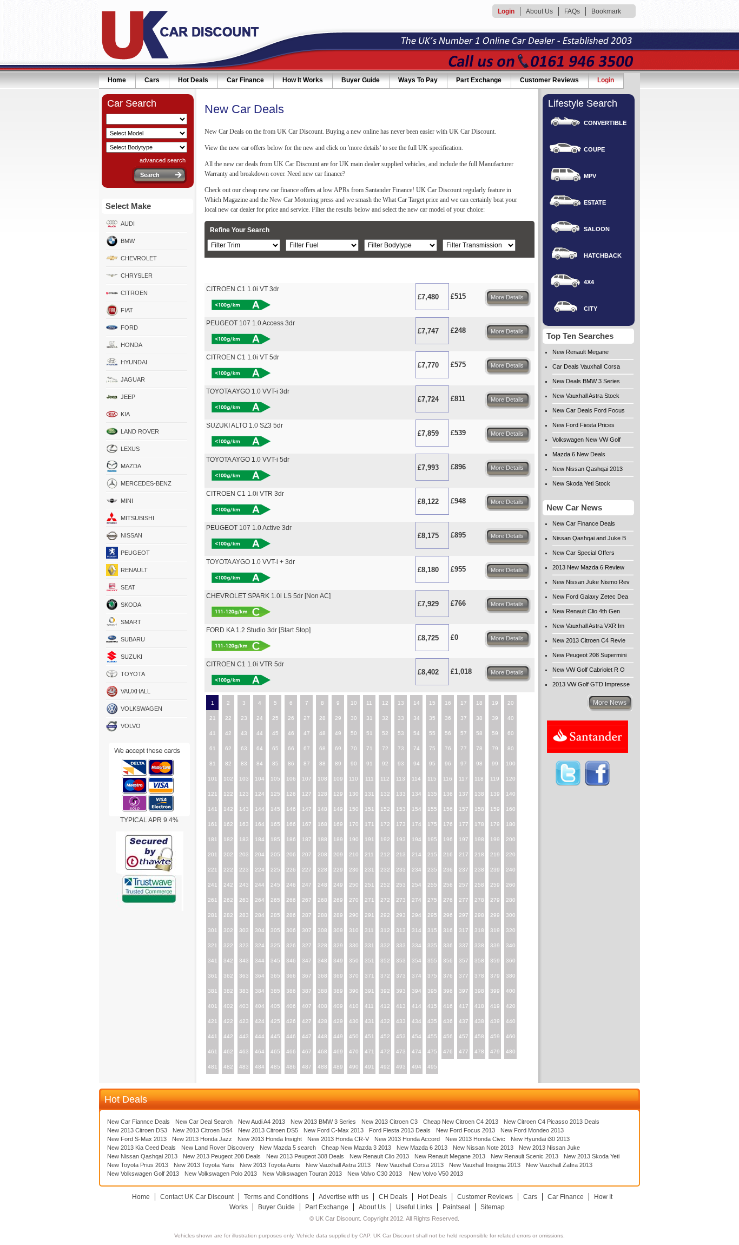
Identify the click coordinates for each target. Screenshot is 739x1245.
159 (495, 809)
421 (212, 1021)
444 (260, 1036)
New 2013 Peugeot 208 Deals (222, 1156)
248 (322, 885)
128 (322, 794)
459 (495, 1036)
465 (275, 1051)
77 (463, 748)
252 (385, 885)
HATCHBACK (603, 255)
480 (511, 1051)
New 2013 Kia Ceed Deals (141, 1147)
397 (464, 991)
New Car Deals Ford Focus (588, 410)
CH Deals (393, 1197)
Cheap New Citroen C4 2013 (460, 1121)
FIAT (127, 310)
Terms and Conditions (276, 1197)
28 (322, 718)
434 (416, 1021)
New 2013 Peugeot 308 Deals (305, 1156)
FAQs (572, 11)
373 (401, 976)
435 (432, 1021)
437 (464, 1021)
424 (260, 1021)
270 (354, 900)
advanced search (163, 160)
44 (259, 733)
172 (385, 824)
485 (275, 1067)
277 (464, 900)
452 (385, 1036)
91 (369, 763)
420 (511, 1006)
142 (228, 809)
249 (338, 885)
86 (291, 763)
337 (464, 945)
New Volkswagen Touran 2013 (302, 1173)
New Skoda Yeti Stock (581, 483)
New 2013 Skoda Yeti (591, 1156)
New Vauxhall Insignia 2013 (484, 1165)
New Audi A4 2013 (261, 1121)
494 (416, 1067)
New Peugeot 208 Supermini (589, 655)
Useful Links (414, 1207)
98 (479, 763)
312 (385, 930)
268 (322, 900)
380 (511, 976)
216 (448, 854)
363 (244, 976)
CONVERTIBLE (605, 123)
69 (338, 748)
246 (291, 885)
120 (511, 779)
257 (464, 885)
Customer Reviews (549, 80)
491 (369, 1067)
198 (479, 839)
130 (354, 794)
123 (244, 794)
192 (385, 839)
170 (354, 824)
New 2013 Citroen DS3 (137, 1130)
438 (479, 1021)
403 (244, 1006)
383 (244, 991)
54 (416, 733)
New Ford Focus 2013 (465, 1130)
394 (416, 991)
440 (511, 1021)
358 (479, 961)
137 (464, 794)
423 (244, 1021)
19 (495, 703)
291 (369, 915)
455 (432, 1036)
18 (479, 703)
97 (463, 763)
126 (291, 794)
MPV (590, 176)
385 (275, 991)
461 (212, 1051)
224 (260, 870)
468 (322, 1051)
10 (354, 703)
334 (416, 945)
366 (291, 976)
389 (338, 991)
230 (354, 870)
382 (228, 991)
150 (354, 809)
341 (212, 961)
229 (338, 870)
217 (464, 854)
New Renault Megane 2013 (449, 1156)
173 (401, 824)
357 (464, 961)
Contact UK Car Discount (197, 1197)
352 (385, 961)
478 (479, 1051)
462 (228, 1051)
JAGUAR (133, 379)
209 (338, 854)
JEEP (128, 397)
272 (385, 900)
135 (432, 794)
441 (212, 1036)
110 (353, 779)
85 (275, 763)
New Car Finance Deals (583, 523)
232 (385, 870)
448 (322, 1036)
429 (338, 1021)
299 (495, 915)
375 (432, 976)
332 (385, 945)
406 (291, 1006)
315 (432, 930)
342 (228, 961)
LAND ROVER (140, 431)
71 (369, 748)
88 (322, 763)
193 (401, 839)
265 (275, 900)
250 (354, 885)
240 (511, 870)
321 (212, 945)
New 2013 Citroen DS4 (203, 1130)
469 (338, 1051)
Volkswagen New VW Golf (586, 439)
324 (260, 945)
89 (338, 763)
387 (307, 991)
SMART (131, 622)
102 (228, 779)
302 (228, 930)
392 (385, 991)
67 (306, 748)
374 (416, 976)
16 (448, 703)
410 (354, 1006)
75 (432, 748)
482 (228, 1067)
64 (259, 748)
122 (228, 794)
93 (401, 763)
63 (244, 748)
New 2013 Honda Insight (269, 1139)
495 (432, 1067)
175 (432, 824)
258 (479, 885)
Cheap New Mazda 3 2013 (356, 1147)
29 (338, 718)
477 (464, 1051)
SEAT (128, 587)
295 (432, 915)
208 (322, 854)
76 (448, 748)
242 (228, 885)
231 (369, 870)
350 (354, 961)
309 (338, 930)
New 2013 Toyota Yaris (204, 1165)
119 (494, 779)
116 (447, 779)
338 (479, 945)
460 (511, 1036)
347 (307, 961)
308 (322, 930)
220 (511, 854)
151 (369, 809)
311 (369, 930)
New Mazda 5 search (288, 1147)
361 (212, 976)
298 (479, 915)
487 (307, 1067)
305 (275, 930)
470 (354, 1051)
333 (401, 945)
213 (401, 854)
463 (244, 1051)
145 (275, 809)
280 (511, 900)
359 (495, 961)
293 (401, 915)
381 (212, 991)
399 (495, 991)
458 (479, 1036)
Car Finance (245, 80)
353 (401, 961)
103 (244, 779)
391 (369, 991)
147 (307, 809)
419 (495, 1006)
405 (275, 1006)
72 (385, 748)
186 (291, 839)
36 (448, 718)
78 (479, 748)
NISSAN (131, 535)
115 (432, 779)
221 (212, 870)
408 (322, 1006)
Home (117, 80)
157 (464, 809)
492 (385, 1067)
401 (212, 1006)
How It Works (302, 80)
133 (401, 794)
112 (385, 779)
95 (432, 763)
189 (338, 839)
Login (506, 11)
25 (275, 718)
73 (401, 748)
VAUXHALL (135, 691)
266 (291, 900)
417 (464, 1006)
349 (338, 961)
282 (228, 915)
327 (307, 945)
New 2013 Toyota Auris (270, 1165)
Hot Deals (193, 80)
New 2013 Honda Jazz (202, 1139)
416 (448, 1006)
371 (369, 976)
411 (369, 1006)
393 (401, 991)
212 (385, 854)
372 (385, 976)
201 (212, 854)
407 (307, 1006)
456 (448, 1036)
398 (479, 991)
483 (244, 1067)
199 (495, 839)
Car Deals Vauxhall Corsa (586, 366)
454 (416, 1036)
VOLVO (131, 726)
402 (228, 1006)
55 (432, 733)
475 (432, 1051)
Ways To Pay (418, 80)
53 (401, 733)
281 (212, 915)
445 (275, 1036)
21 (212, 718)
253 (401, 885)
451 (369, 1036)
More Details (507, 297)
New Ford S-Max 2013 (137, 1139)
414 (416, 1006)
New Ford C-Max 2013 (333, 1130)
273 (401, 900)
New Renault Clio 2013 (379, 1156)
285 (275, 915)
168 (322, 824)
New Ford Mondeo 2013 (532, 1130)
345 (275, 961)
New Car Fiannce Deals (138, 1121)
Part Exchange (479, 80)
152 (385, 809)
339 (495, 945)
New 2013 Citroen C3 (389, 1121)
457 (464, 1036)
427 (307, 1021)
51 (369, 733)
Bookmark (606, 11)
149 (338, 809)
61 (212, 748)
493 (401, 1067)
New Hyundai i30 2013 (540, 1139)
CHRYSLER (137, 275)
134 (416, 794)
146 (291, 809)
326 (291, 945)
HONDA (131, 345)
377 (464, 976)
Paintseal (456, 1207)
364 (260, 976)
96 (448, 763)
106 (291, 779)
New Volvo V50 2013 (436, 1173)
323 (244, 945)
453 (401, 1036)
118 (479, 779)
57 (463, 733)
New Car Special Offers (583, 552)
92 (385, 763)
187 (307, 839)
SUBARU (133, 639)
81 (212, 763)
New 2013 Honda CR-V (338, 1139)
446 (291, 1036)
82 (228, 763)
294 (416, 915)
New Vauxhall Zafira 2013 (559, 1165)
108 (322, 779)
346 (291, 961)
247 (307, 885)
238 (479, 870)
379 (495, 976)
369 (338, 976)
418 (479, 1006)
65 (275, 748)
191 (369, 839)
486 (291, 1067)
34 (416, 718)
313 (401, 930)
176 (448, 824)
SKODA (131, 604)
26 (291, 718)
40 (510, 718)
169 (338, 824)
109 (338, 779)
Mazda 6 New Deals (578, 454)
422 (228, 1021)
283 (244, 915)
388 (322, 991)
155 (432, 809)
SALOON (597, 229)
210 (354, 854)
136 (448, 794)
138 (479, 794)
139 (495, 794)
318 (479, 930)
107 (307, 779)
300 (511, 915)
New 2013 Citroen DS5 (268, 1130)
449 (338, 1036)
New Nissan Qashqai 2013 (587, 469)
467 (307, 1051)
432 (385, 1021)
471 (369, 1051)
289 (338, 915)
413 (401, 1006)
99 (495, 763)
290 (354, 915)
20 (510, 703)
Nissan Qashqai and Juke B (589, 538)
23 (244, 718)
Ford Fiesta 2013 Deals (400, 1130)
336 (448, 945)
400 (511, 991)
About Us (539, 11)
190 (354, 839)
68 (322, 748)
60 (510, 733)
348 (322, 961)
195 (432, 839)
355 (432, 961)
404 (260, 1006)
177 (464, 824)
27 (306, 718)
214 (416, 854)
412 (385, 1006)
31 (369, 718)
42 (228, 733)
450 (354, 1036)
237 (464, 870)
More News (609, 702)
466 (291, 1051)
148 (322, 809)
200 (511, 839)
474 (416, 1051)
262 (228, 900)
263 (244, 900)
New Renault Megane (580, 352)
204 (260, 854)
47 (306, 733)
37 (463, 718)
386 (291, 991)
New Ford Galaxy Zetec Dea (590, 596)
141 (212, 809)
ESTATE (595, 202)
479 (495, 1051)
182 (228, 839)
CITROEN (134, 293)
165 (275, 824)
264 (260, 900)
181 (212, 839)
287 (307, 915)
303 (244, 930)
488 (322, 1067)
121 (212, 794)
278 (479, 900)
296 (448, 915)
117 (463, 779)
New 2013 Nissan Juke (549, 1147)
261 (212, 900)
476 (448, 1051)
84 (259, 763)
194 (416, 839)
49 (338, 733)
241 (212, 885)
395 (432, 991)
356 (448, 961)
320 (511, 930)
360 (511, 961)
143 (244, 809)
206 (291, 854)
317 (464, 930)
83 (244, 763)
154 (416, 809)
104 (260, 779)
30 (354, 718)
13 (401, 703)
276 (448, 900)
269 (338, 900)
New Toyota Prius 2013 (137, 1165)
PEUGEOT (135, 552)
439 (495, 1021)
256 (448, 885)
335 (432, 945)
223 (244, 870)
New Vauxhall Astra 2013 (338, 1165)
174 (416, 824)
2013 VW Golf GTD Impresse (591, 684)
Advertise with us (343, 1197)
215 (432, 854)
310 (354, 930)
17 (463, 703)
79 (495, 748)
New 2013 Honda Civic (475, 1139)
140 (511, 794)
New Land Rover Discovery (217, 1147)
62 (228, 748)
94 (416, 763)
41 (212, 733)
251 (369, 885)
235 (432, 870)
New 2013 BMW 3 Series (323, 1121)
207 (307, 854)
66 (291, 748)
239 (495, 870)
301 (212, 930)
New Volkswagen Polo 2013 (220, 1173)
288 (322, 915)
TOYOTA (133, 674)
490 (354, 1067)
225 (275, 870)
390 (354, 991)
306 (291, 930)
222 (228, 870)
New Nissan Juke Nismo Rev (591, 582)
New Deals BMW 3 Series (586, 381)
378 (479, 976)
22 (228, 718)
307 (307, 930)
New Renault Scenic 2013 (524, 1156)
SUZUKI (131, 656)
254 (416, 885)
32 (385, 718)
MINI (127, 500)
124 (260, 794)
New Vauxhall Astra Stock (585, 395)
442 (228, 1036)
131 (369, 794)
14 (416, 703)
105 (275, 779)
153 (401, 809)
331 (369, 945)
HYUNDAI (134, 362)
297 (464, 915)
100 (511, 763)
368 (322, 976)
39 (495, 718)
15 (432, 703)
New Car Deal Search (204, 1121)
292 (385, 915)
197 (464, 839)
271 (369, 900)
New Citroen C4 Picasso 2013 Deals (551, 1121)
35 (432, 718)
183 (244, 839)
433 (401, 1021)
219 (495, 854)
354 (416, 961)
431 (369, 1021)
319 (495, 930)
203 (244, 854)
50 (354, 733)
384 (260, 991)
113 (400, 779)
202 (228, 854)
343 (244, 961)
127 (307, 794)
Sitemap (492, 1207)
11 (369, 703)
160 (511, 809)
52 (385, 733)
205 (275, 854)
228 (322, 870)
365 (275, 976)
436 (448, 1021)
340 (511, 945)
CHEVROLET (139, 258)
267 (307, 900)
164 (260, 824)
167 (307, 824)
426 (291, 1021)
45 (275, 733)
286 (291, 915)
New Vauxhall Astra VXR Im (588, 625)
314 (416, 930)
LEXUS (130, 448)
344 (260, 961)
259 (495, 885)
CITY (590, 308)
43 (244, 733)
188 (322, 839)
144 (260, 809)
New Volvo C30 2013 (374, 1173)
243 (244, 885)
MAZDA (131, 466)
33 (401, 718)
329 (338, 945)
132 (385, 794)
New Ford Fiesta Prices (583, 425)
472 (385, 1051)
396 (448, 991)
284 (260, 915)
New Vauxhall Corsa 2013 (410, 1165)
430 (354, 1021)
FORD (129, 327)
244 (260, 885)
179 (495, 824)
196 (448, 839)
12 (385, 703)
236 (448, 870)
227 (307, 870)
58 (479, 733)
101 (212, 779)
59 (495, 733)
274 (416, 900)
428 (322, 1021)
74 (416, 748)
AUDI (128, 223)
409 (338, 1006)
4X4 (589, 282)
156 (448, 809)
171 (369, 824)
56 (448, 733)
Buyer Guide (360, 80)
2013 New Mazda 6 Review (588, 567)
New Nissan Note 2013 (483, 1147)
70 (354, 748)
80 (510, 748)
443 (244, 1036)
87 (306, 763)
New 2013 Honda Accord (407, 1139)
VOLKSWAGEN (141, 708)
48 (322, 733)
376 (448, 976)
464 (260, 1051)
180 (511, 824)
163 (244, 824)
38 (479, 718)
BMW (128, 241)
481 (212, 1067)
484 (260, 1067)
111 (369, 779)
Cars (152, 80)
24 (259, 718)
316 (448, 930)
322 (228, 945)
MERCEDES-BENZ (146, 483)
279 (495, 900)
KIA (125, 414)
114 (416, 779)
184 (260, 839)
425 (275, 1021)
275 (432, 900)
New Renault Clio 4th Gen (586, 611)
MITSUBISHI (137, 518)
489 (338, 1067)
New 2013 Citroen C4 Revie (588, 640)
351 (369, 961)
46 (291, 733)
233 (401, 870)
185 (275, 839)
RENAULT (134, 570)
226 (291, 870)
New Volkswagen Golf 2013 (143, 1173)
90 (354, 763)
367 (307, 976)
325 (275, 945)
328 (322, 945)
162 (228, 824)
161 (212, 824)
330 (354, 945)
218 (479, 854)
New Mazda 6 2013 (422, 1147)
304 (260, 930)
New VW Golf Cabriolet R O (588, 669)
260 (511, 885)
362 (228, 976)
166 (291, 824)
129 (338, 794)
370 (354, 976)
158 (479, 809)
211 (369, 854)
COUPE (594, 149)
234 (416, 870)
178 (479, 824)
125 (275, 794)
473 (401, 1051)
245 (275, 885)
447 (307, 1036)
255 (432, 885)
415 (432, 1006)
